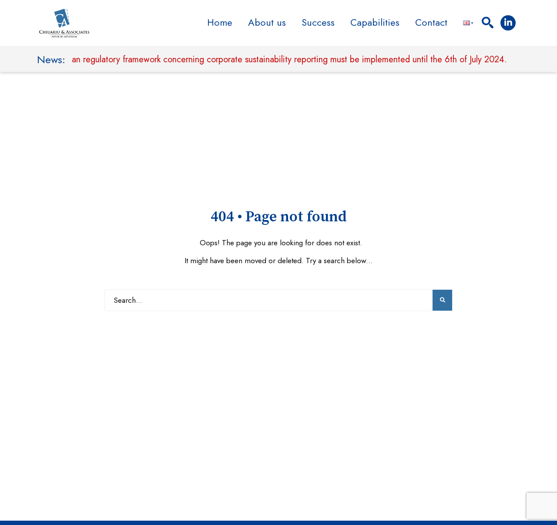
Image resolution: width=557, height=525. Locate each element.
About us (267, 22)
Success (318, 22)
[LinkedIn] (508, 22)
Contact (431, 22)
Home (219, 22)
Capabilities (374, 22)
